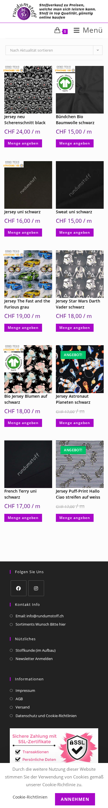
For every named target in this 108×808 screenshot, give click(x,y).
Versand (23, 707)
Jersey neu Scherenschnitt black (25, 119)
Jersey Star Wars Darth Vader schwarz (78, 304)
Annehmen (75, 799)
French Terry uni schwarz (20, 494)
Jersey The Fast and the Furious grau (27, 304)
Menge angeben (23, 143)
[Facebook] (18, 588)
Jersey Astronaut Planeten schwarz (73, 399)
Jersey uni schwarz (22, 211)
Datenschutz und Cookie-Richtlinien (46, 715)
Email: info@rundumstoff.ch (40, 615)
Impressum (25, 690)
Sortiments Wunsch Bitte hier (41, 624)
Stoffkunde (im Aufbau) (36, 650)
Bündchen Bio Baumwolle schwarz (75, 119)
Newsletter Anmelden (34, 658)
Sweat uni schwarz (74, 211)
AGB (19, 698)
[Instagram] (36, 588)
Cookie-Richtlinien (30, 797)
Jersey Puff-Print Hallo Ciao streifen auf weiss (78, 494)
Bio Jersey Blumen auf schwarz (25, 399)
